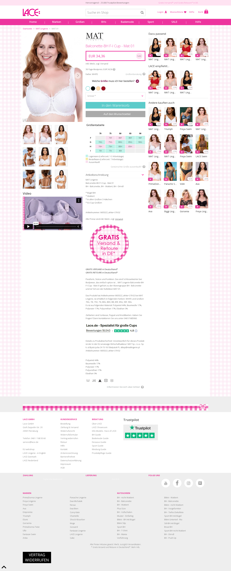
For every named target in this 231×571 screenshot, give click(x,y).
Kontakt (63, 449)
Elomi (25, 519)
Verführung (122, 537)
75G (110, 142)
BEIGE (96, 86)
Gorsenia (27, 523)
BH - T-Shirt (122, 530)
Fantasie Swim (29, 534)
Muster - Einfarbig (125, 515)
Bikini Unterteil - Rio (173, 519)
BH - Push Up (170, 537)
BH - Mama (122, 534)
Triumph (27, 515)
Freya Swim (28, 504)
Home (33, 22)
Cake (72, 537)
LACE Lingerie (76, 534)
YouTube (165, 483)
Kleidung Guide (99, 449)
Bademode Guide (100, 438)
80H (120, 146)
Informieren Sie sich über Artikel (123, 387)
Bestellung (65, 423)
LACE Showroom (99, 427)
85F (130, 137)
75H (110, 146)
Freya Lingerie (29, 501)
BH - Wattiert (123, 504)
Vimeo (154, 483)
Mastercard (57, 479)
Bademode (127, 22)
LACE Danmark (29, 456)
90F (140, 137)
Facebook (177, 483)
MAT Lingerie (42, 28)
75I (110, 150)
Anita (25, 537)
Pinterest (200, 483)
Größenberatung (133, 74)
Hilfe (191, 12)
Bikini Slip (121, 523)
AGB (62, 467)
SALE (174, 22)
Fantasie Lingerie (78, 530)
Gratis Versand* (165, 2)
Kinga (72, 523)
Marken (56, 22)
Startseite (27, 28)
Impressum (65, 464)
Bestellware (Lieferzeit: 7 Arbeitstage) (106, 159)
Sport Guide (97, 445)
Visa (50, 479)
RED (101, 86)
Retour (63, 442)
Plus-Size (121, 508)
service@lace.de (30, 442)
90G (140, 142)
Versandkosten (134, 544)
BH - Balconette (124, 501)
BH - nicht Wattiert (125, 497)
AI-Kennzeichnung (69, 453)
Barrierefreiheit (67, 456)
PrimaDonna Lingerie (32, 497)
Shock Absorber (77, 519)
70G (100, 142)
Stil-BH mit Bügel (171, 523)
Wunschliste (176, 12)
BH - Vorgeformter (172, 508)
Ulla (24, 530)
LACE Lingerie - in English (34, 453)
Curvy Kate (75, 512)
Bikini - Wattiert (171, 497)
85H (130, 146)
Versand (119, 219)
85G (130, 142)
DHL (114, 479)
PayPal (46, 479)
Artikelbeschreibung (97, 175)
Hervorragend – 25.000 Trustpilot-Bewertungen (107, 2)
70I (100, 150)
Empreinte (28, 512)
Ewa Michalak (76, 501)
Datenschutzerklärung (70, 460)
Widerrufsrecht (67, 430)
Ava (24, 508)
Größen (80, 22)
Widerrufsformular (69, 434)
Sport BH (121, 526)
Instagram (188, 483)
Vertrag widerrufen (69, 438)
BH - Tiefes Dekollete (174, 512)
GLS (117, 479)
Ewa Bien (74, 508)
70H (100, 146)
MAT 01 (55, 28)
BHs (103, 22)
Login (160, 12)
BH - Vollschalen (124, 512)
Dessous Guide (99, 442)
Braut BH (168, 526)
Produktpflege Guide (101, 453)
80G (120, 142)
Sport (151, 22)
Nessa (73, 504)
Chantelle (74, 515)
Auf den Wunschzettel (117, 114)
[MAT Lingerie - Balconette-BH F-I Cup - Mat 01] (52, 77)
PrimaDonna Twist (31, 526)
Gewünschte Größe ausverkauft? (126, 166)
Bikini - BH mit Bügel (126, 519)
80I (120, 150)
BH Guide (96, 434)
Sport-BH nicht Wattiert (175, 530)
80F (120, 137)
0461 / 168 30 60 (38, 438)
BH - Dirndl (169, 534)
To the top (4, 567)
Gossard (74, 526)
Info (114, 69)
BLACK (91, 86)
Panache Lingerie (78, 497)
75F (110, 137)
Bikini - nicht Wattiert (173, 504)
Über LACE (97, 423)
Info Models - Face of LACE (104, 430)
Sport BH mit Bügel (173, 515)
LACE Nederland (30, 460)
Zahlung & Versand (69, 427)
